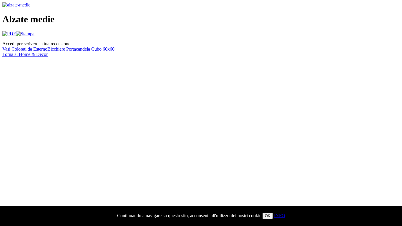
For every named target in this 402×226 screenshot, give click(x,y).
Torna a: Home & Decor (25, 54)
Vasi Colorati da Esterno (24, 48)
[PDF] (9, 33)
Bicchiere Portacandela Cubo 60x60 (80, 48)
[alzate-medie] (16, 4)
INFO (279, 215)
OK (267, 216)
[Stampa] (25, 33)
